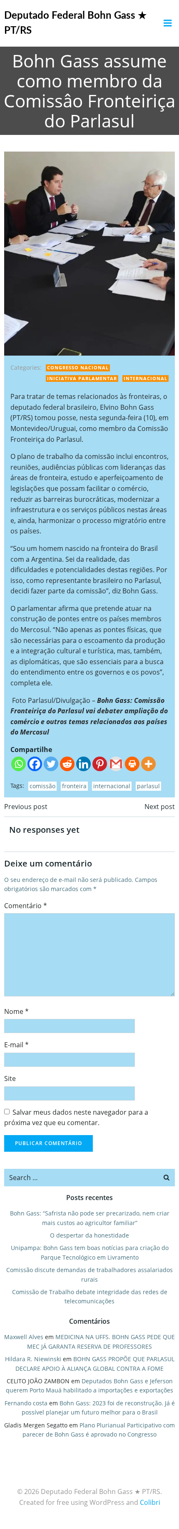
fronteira (74, 786)
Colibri (150, 1502)
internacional (111, 786)
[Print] (132, 764)
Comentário (25, 905)
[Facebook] (34, 764)
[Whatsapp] (18, 764)
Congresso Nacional (78, 367)
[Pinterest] (99, 764)
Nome (16, 1011)
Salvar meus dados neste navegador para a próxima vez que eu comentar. (76, 1118)
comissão (42, 786)
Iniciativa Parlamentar (82, 378)
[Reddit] (67, 764)
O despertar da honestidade (89, 1235)
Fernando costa (26, 1403)
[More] (148, 764)
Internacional (145, 378)
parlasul (148, 786)
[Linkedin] (83, 764)
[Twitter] (51, 764)
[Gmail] (116, 764)
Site (10, 1078)
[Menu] (168, 23)
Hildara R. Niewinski (33, 1359)
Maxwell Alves (23, 1337)
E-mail (16, 1044)
